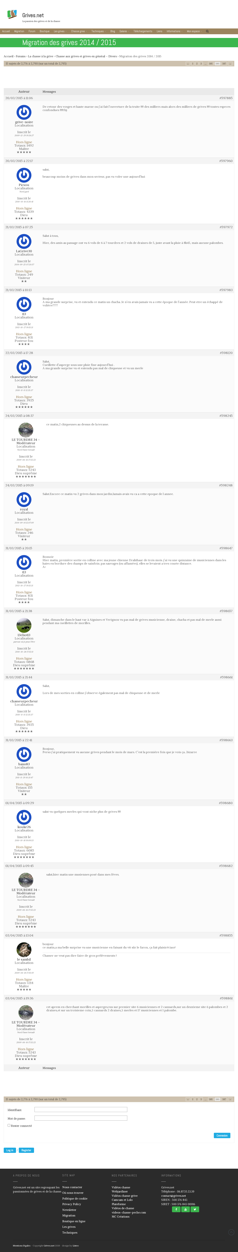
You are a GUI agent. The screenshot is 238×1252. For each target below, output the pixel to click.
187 (224, 63)
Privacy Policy (71, 1204)
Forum (32, 31)
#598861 (226, 998)
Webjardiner (120, 1191)
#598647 (226, 548)
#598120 (226, 353)
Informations (173, 31)
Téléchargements (143, 31)
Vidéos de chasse (123, 1208)
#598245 (226, 415)
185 (211, 63)
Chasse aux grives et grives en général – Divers (86, 56)
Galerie (123, 31)
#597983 (226, 290)
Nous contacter (72, 1187)
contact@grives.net (173, 1196)
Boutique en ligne (73, 1221)
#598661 (226, 677)
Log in (10, 1150)
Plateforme (119, 1204)
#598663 (226, 740)
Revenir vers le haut (231, 1232)
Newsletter (69, 1210)
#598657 (226, 611)
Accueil (6, 31)
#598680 (226, 803)
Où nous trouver (72, 1193)
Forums (20, 56)
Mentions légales (21, 1245)
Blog (112, 31)
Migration (19, 31)
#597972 (226, 227)
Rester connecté (21, 1126)
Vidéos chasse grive (125, 1196)
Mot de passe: (16, 1118)
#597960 (226, 161)
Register (26, 1150)
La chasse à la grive (40, 56)
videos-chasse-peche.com (129, 1212)
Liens (159, 31)
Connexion (222, 1135)
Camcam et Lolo (122, 1200)
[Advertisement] (119, 79)
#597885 (226, 98)
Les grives (59, 31)
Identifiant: (15, 1110)
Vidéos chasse (121, 1187)
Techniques (97, 31)
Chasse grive (78, 31)
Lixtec (76, 1245)
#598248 (226, 485)
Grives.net (33, 15)
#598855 (226, 935)
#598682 (226, 866)
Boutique (44, 31)
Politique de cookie (74, 1198)
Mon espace (193, 31)
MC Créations (120, 1216)
